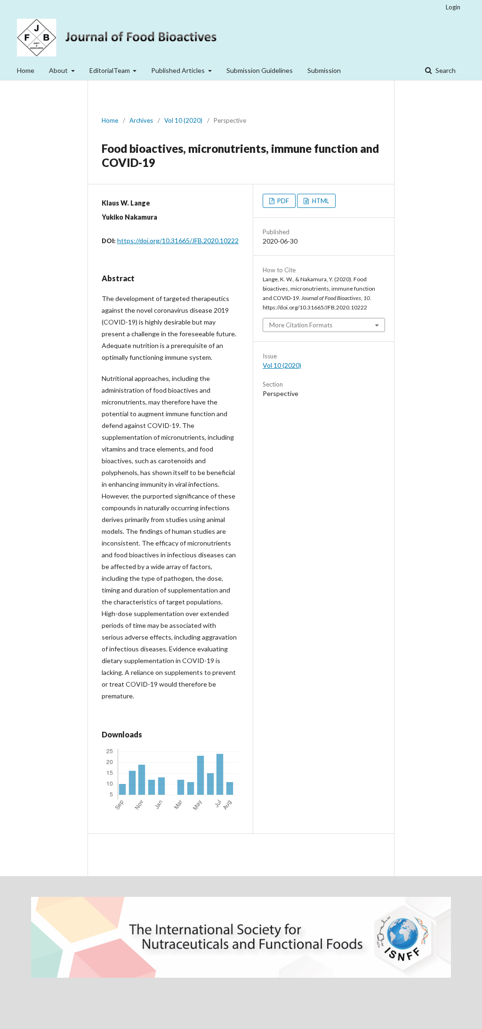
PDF (282, 201)
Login (453, 7)
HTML (320, 201)
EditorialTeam (110, 70)
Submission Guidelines (259, 70)
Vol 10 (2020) (183, 120)
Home (25, 70)
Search (445, 70)
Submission (324, 70)
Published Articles (178, 70)
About (59, 70)
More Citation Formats (300, 325)
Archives (141, 120)
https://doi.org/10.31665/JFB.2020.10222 (178, 241)
